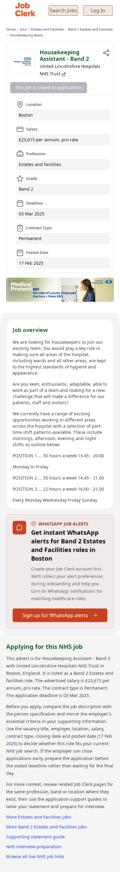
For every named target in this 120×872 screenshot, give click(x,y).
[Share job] (106, 52)
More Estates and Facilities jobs (38, 817)
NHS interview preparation (33, 846)
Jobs (23, 29)
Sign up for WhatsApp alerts (55, 615)
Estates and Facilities (47, 29)
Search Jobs (63, 10)
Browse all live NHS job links (35, 856)
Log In (98, 10)
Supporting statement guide (35, 837)
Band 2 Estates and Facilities (90, 29)
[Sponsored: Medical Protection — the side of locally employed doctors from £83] (60, 290)
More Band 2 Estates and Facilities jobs (46, 827)
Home (11, 29)
